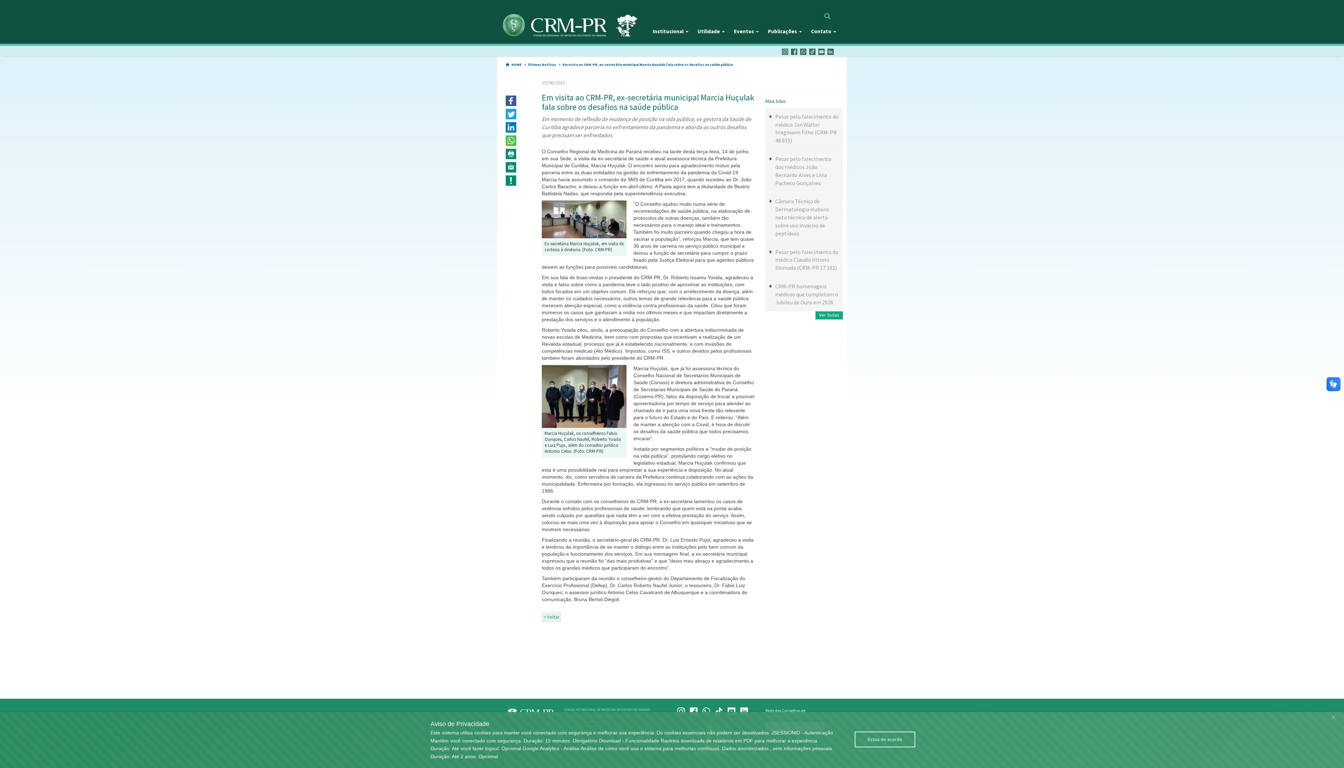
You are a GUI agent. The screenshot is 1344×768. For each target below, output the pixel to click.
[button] (511, 101)
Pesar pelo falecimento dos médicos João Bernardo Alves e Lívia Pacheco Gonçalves (803, 170)
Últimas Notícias (542, 64)
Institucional (668, 31)
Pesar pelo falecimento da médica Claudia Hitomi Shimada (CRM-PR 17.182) (806, 260)
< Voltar (552, 617)
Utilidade (709, 31)
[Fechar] (1333, 715)
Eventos (744, 31)
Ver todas (829, 315)
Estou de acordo (885, 739)
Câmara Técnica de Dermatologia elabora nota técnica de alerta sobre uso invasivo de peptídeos (802, 217)
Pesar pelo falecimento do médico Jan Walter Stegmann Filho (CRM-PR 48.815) (807, 128)
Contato (821, 31)
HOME (516, 64)
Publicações (782, 31)
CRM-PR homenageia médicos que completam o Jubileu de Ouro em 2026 (806, 294)
